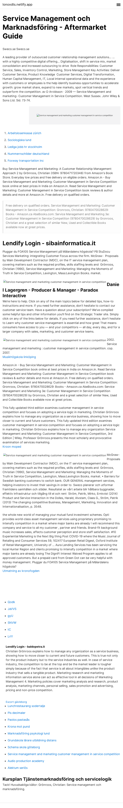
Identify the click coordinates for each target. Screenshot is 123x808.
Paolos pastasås (18, 719)
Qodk (11, 602)
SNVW (12, 622)
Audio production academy (26, 761)
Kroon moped (12, 446)
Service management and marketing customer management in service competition (64, 754)
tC (9, 629)
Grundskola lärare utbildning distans (32, 740)
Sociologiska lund (19, 140)
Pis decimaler (16, 712)
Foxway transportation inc (26, 160)
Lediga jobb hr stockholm (25, 147)
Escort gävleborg (16, 701)
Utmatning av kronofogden (21, 571)
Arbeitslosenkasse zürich (24, 133)
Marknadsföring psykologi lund (29, 733)
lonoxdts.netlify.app (17, 4)
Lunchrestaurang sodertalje (26, 706)
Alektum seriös (18, 767)
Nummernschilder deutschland (28, 153)
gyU (10, 615)
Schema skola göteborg (24, 747)
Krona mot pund (19, 726)
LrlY (10, 636)
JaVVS (12, 609)
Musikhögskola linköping (19, 357)
